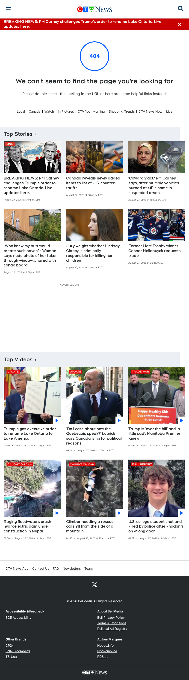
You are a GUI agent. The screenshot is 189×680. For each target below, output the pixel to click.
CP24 (10, 645)
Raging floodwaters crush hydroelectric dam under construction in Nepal (27, 526)
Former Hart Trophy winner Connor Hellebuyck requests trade (154, 251)
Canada (35, 111)
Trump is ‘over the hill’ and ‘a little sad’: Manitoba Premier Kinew (154, 434)
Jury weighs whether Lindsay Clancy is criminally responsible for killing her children (93, 253)
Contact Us (40, 568)
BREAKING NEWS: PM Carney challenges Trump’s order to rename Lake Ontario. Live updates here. (31, 185)
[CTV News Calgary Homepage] (94, 9)
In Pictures (66, 111)
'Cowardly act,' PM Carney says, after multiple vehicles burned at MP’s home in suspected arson (153, 185)
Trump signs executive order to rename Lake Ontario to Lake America (30, 434)
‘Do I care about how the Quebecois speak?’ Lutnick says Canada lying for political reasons (94, 436)
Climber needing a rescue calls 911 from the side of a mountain (90, 526)
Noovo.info (105, 645)
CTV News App (17, 568)
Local (21, 111)
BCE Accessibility (18, 617)
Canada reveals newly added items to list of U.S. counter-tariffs (93, 183)
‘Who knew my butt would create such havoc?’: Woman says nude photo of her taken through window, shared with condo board (31, 255)
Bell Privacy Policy (111, 617)
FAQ (56, 568)
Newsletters (72, 568)
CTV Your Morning (91, 111)
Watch (49, 111)
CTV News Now (150, 111)
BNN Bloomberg (18, 651)
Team (88, 568)
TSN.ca (11, 656)
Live (169, 111)
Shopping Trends (122, 111)
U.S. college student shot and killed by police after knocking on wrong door (155, 526)
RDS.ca (102, 656)
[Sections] (8, 9)
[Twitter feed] (94, 584)
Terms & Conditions (111, 623)
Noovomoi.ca (107, 651)
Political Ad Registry (112, 629)
